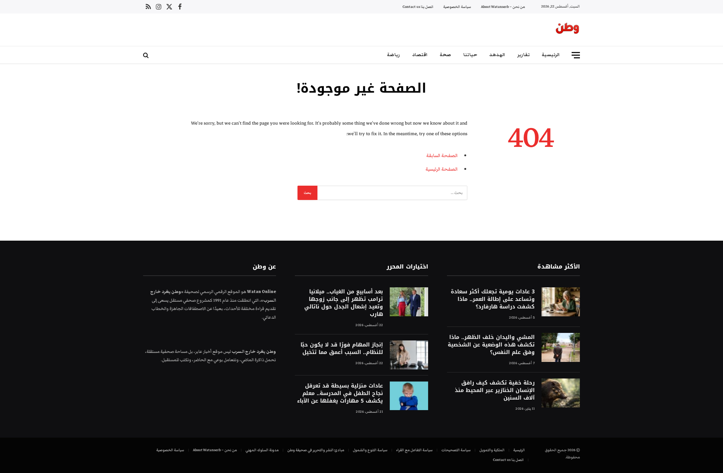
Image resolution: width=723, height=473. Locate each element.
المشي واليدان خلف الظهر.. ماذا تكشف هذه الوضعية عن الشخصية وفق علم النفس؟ (491, 345)
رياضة (393, 54)
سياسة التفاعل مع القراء (414, 450)
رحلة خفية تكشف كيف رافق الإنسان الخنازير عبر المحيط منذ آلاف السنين (495, 390)
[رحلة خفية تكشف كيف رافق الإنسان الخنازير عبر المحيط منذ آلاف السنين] (560, 392)
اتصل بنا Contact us (418, 7)
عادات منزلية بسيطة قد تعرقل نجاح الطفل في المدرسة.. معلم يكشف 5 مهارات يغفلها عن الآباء (340, 393)
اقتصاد (420, 54)
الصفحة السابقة (442, 155)
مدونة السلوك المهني (262, 450)
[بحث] (146, 55)
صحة (445, 54)
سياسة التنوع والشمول (370, 450)
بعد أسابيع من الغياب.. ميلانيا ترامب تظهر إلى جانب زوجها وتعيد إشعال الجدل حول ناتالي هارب (343, 303)
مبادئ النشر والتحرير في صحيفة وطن (315, 450)
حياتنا (470, 54)
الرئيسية (551, 54)
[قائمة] (576, 55)
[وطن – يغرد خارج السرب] (567, 30)
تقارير (523, 54)
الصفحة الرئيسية (442, 169)
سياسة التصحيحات (456, 450)
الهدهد (497, 54)
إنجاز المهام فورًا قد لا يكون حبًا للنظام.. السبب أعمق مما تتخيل (341, 348)
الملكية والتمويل (492, 450)
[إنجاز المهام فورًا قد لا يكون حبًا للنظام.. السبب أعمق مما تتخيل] (409, 354)
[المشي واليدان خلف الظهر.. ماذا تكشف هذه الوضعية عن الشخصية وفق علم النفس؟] (560, 347)
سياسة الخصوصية (457, 7)
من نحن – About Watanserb (503, 7)
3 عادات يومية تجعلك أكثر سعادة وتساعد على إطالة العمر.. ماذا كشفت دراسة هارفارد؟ (493, 299)
